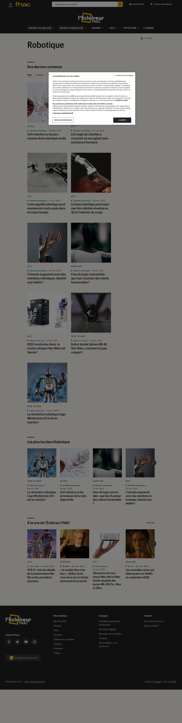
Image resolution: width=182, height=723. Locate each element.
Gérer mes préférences (63, 120)
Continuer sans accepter (124, 75)
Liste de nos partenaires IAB (63, 113)
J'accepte (122, 120)
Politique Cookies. (121, 100)
